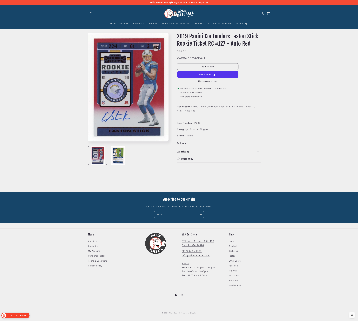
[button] (91, 14)
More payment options (207, 81)
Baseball (233, 246)
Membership (235, 285)
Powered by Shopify (188, 313)
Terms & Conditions (97, 261)
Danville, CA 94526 (193, 245)
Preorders (233, 280)
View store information (191, 96)
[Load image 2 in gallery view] (118, 155)
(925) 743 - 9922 (192, 251)
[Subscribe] (201, 214)
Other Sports (235, 261)
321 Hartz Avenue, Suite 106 (198, 241)
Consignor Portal (96, 256)
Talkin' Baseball (174, 313)
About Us (92, 241)
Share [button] (183, 143)
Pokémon (233, 266)
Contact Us (93, 246)
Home (231, 241)
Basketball (234, 251)
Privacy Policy (95, 266)
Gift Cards (234, 275)
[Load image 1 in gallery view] (97, 155)
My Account (94, 251)
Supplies (233, 270)
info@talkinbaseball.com (196, 255)
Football (232, 256)
